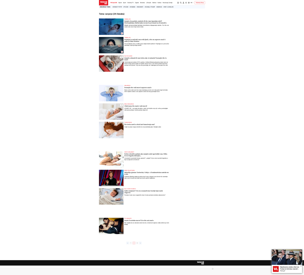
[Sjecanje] (178, 3)
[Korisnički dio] (183, 3)
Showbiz (142, 2)
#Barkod (159, 7)
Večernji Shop (200, 2)
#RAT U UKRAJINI (168, 7)
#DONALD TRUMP (150, 7)
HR (191, 2)
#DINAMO (132, 7)
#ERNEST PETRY (117, 7)
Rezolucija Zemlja (167, 2)
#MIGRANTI (140, 7)
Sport (124, 2)
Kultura (159, 2)
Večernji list (200, 263)
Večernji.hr (103, 2)
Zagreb (137, 2)
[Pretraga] (181, 3)
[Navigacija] (186, 3)
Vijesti (120, 2)
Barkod (154, 2)
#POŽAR (125, 7)
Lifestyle (148, 2)
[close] (212, 269)
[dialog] (287, 261)
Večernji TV (130, 2)
